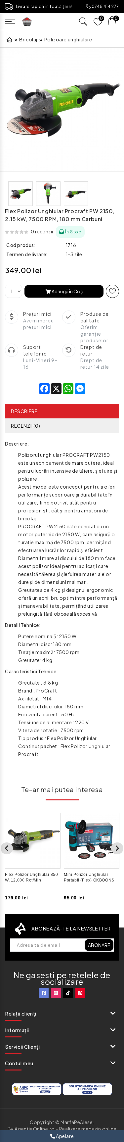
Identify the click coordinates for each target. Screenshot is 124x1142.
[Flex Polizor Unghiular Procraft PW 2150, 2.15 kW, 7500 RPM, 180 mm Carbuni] (62, 109)
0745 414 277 (105, 6)
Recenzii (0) (25, 426)
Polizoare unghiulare (68, 39)
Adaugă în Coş (67, 291)
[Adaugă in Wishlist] (112, 291)
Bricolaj (28, 39)
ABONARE (99, 945)
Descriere (24, 411)
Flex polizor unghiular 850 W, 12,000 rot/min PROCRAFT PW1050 (31, 880)
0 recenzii (42, 231)
